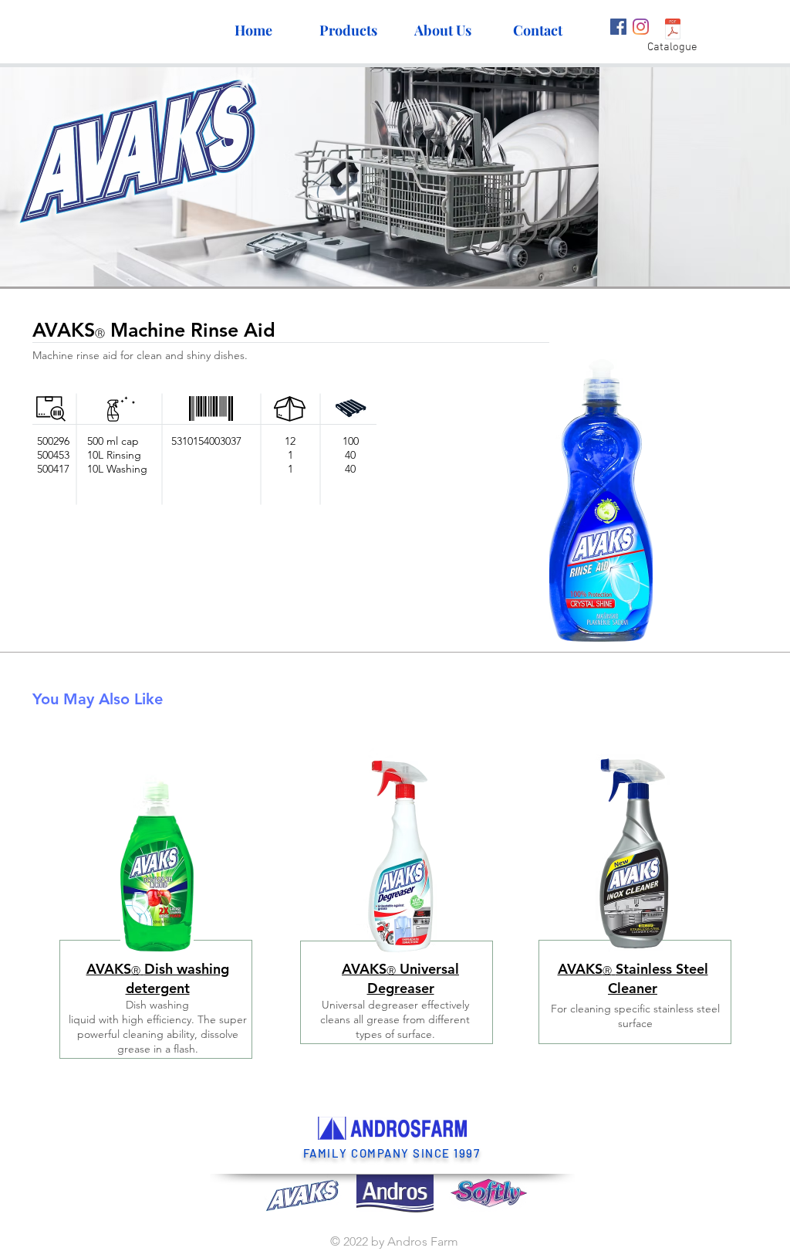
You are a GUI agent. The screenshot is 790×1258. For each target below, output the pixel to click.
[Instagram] (641, 27)
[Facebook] (618, 27)
